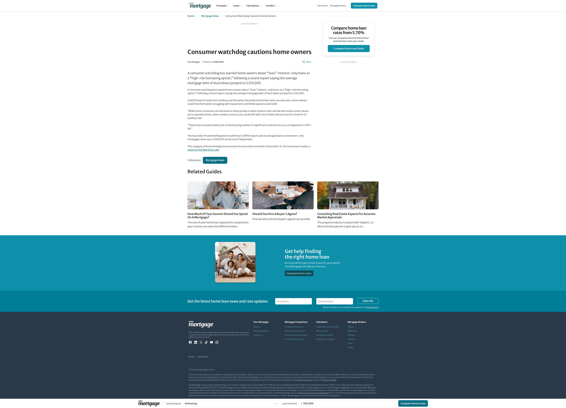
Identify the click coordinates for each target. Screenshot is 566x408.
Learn (236, 5)
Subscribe (368, 300)
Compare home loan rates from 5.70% (349, 30)
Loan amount (289, 403)
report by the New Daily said (203, 149)
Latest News (322, 5)
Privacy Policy (372, 307)
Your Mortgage (193, 62)
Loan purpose (173, 403)
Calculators (252, 5)
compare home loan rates (348, 48)
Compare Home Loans (364, 5)
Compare (221, 5)
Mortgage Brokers (338, 5)
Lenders (270, 5)
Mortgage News (210, 15)
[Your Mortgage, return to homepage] (200, 5)
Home (190, 15)
